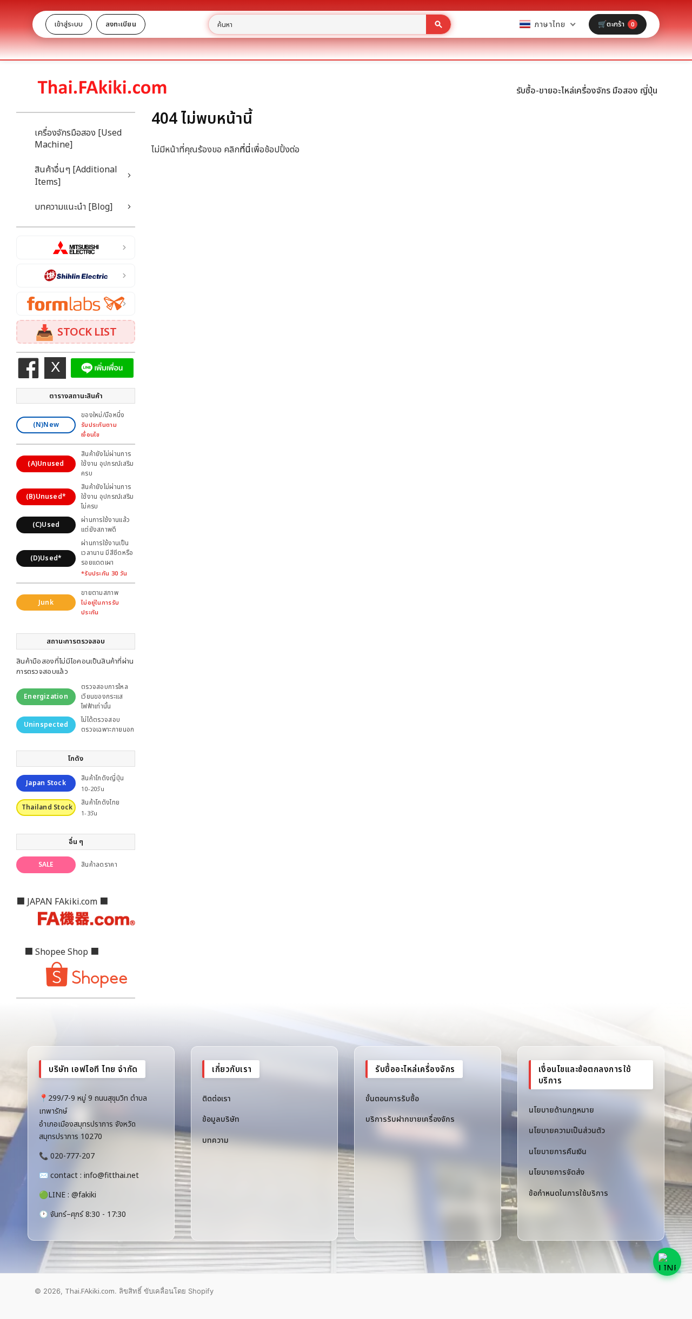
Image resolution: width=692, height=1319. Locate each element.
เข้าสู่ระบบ (69, 24)
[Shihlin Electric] (75, 275)
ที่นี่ (245, 149)
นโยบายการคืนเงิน (558, 1151)
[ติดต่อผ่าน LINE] (667, 1262)
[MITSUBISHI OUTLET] (75, 247)
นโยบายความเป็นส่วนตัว (567, 1130)
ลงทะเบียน (120, 24)
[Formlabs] (75, 304)
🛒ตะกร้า (616, 24)
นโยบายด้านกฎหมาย (561, 1109)
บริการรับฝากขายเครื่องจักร (410, 1119)
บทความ (215, 1140)
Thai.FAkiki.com (90, 1291)
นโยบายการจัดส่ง (556, 1172)
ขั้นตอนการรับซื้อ (392, 1098)
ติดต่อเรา (216, 1098)
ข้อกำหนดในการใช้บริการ (568, 1193)
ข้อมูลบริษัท (220, 1119)
